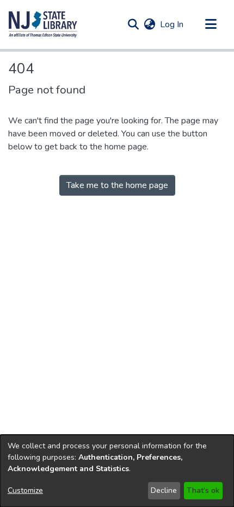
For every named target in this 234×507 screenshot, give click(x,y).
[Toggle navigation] (210, 24)
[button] (43, 24)
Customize (25, 490)
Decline (164, 490)
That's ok (203, 490)
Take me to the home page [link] (117, 185)
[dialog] (117, 471)
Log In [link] (172, 24)
